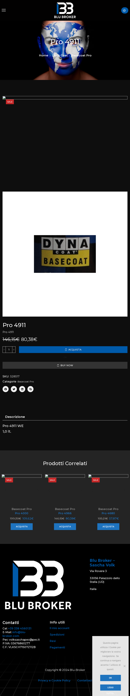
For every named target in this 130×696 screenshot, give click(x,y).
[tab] (15, 416)
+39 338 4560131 (19, 628)
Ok (110, 678)
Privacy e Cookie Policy (54, 680)
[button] (4, 10)
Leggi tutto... (110, 688)
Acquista (22, 526)
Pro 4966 (65, 513)
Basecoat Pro (81, 55)
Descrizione (15, 417)
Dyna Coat (60, 55)
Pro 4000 (21, 513)
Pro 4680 (108, 513)
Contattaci (84, 680)
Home (43, 55)
